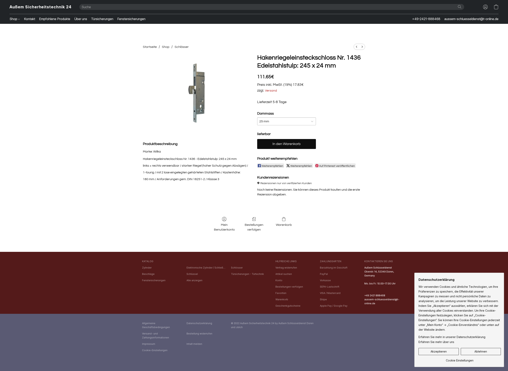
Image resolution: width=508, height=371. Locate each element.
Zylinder (147, 267)
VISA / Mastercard (330, 293)
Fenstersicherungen (131, 19)
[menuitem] (356, 47)
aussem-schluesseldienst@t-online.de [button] (471, 19)
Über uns (80, 19)
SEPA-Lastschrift (329, 286)
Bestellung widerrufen (199, 333)
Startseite (150, 46)
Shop (14, 19)
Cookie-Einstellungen (154, 350)
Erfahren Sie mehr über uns (436, 342)
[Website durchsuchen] (460, 7)
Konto (278, 280)
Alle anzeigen (194, 280)
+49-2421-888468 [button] (426, 19)
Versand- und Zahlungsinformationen (155, 335)
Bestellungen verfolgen (254, 227)
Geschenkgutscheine (287, 305)
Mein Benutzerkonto (224, 227)
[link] (460, 359)
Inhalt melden (194, 343)
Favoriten (280, 293)
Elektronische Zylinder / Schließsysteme (206, 267)
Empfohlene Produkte (54, 19)
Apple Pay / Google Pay (333, 305)
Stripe (323, 299)
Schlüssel (192, 273)
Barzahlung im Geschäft (333, 267)
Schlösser (182, 46)
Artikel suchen (283, 273)
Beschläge (148, 273)
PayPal (324, 273)
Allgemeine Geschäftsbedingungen (156, 325)
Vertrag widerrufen (286, 267)
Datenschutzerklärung (199, 323)
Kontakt (29, 19)
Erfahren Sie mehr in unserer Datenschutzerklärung (452, 337)
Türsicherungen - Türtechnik (247, 273)
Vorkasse (325, 280)
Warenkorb (284, 224)
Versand (271, 90)
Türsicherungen (102, 19)
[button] (40, 7)
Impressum (148, 343)
